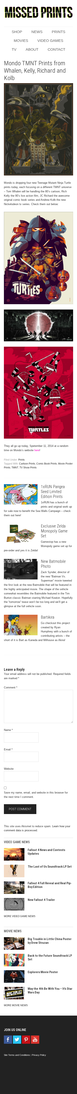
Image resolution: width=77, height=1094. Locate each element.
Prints (21, 459)
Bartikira (47, 617)
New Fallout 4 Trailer (41, 900)
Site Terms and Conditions (17, 1055)
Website (9, 768)
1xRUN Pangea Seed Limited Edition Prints (53, 491)
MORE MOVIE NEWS (16, 1005)
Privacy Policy (39, 1055)
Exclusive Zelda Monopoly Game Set (54, 531)
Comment (10, 687)
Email (8, 749)
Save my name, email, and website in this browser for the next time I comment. (36, 794)
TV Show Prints (28, 467)
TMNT (14, 467)
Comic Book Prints (46, 463)
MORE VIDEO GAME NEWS (19, 916)
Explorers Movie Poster (43, 972)
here (36, 450)
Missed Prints (38, 12)
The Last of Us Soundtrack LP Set (50, 866)
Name (8, 730)
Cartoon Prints (27, 463)
